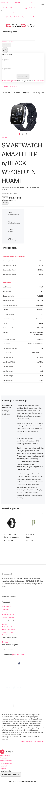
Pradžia (6, 92)
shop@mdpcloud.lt (29, 8)
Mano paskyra (7, 612)
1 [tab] (19, 134)
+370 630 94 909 (6, 8)
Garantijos (5, 635)
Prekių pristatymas (8, 629)
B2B (32, 2)
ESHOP (17, 2)
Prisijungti (23, 76)
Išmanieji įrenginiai (21, 92)
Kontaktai (5, 642)
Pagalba (3, 768)
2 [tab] (22, 134)
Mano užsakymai (8, 614)
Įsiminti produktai (12, 17)
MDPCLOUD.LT (5, 2)
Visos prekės (6, 606)
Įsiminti (5, 203)
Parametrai (10, 247)
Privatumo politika (26, 741)
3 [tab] (26, 134)
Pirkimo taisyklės (7, 627)
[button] (23, 10)
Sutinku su (14, 655)
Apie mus (5, 624)
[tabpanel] (23, 116)
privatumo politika (18, 655)
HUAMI (4, 137)
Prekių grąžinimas (8, 632)
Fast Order (33, 17)
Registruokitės (39, 81)
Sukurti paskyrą (23, 17)
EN (13, 13)
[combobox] (18, 36)
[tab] (23, 247)
